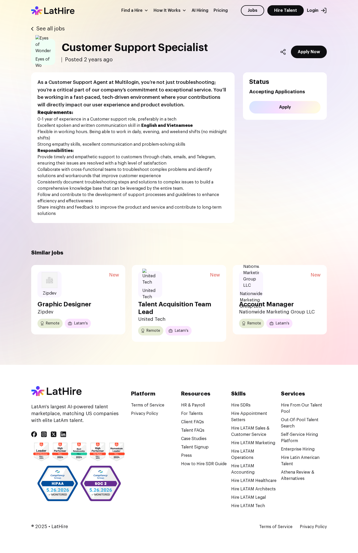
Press (186, 455)
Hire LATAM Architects (253, 489)
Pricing (221, 10)
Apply (285, 107)
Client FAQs (192, 422)
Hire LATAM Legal (248, 497)
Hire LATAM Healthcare (253, 481)
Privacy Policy (144, 413)
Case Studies (194, 439)
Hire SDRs (241, 405)
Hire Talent (285, 10)
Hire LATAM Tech (248, 506)
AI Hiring (200, 10)
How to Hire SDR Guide (204, 464)
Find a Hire (132, 10)
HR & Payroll (193, 405)
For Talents (192, 413)
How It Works (167, 10)
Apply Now (309, 52)
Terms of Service (147, 405)
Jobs (252, 10)
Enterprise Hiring (297, 449)
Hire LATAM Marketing (253, 443)
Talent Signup (195, 447)
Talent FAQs (192, 430)
